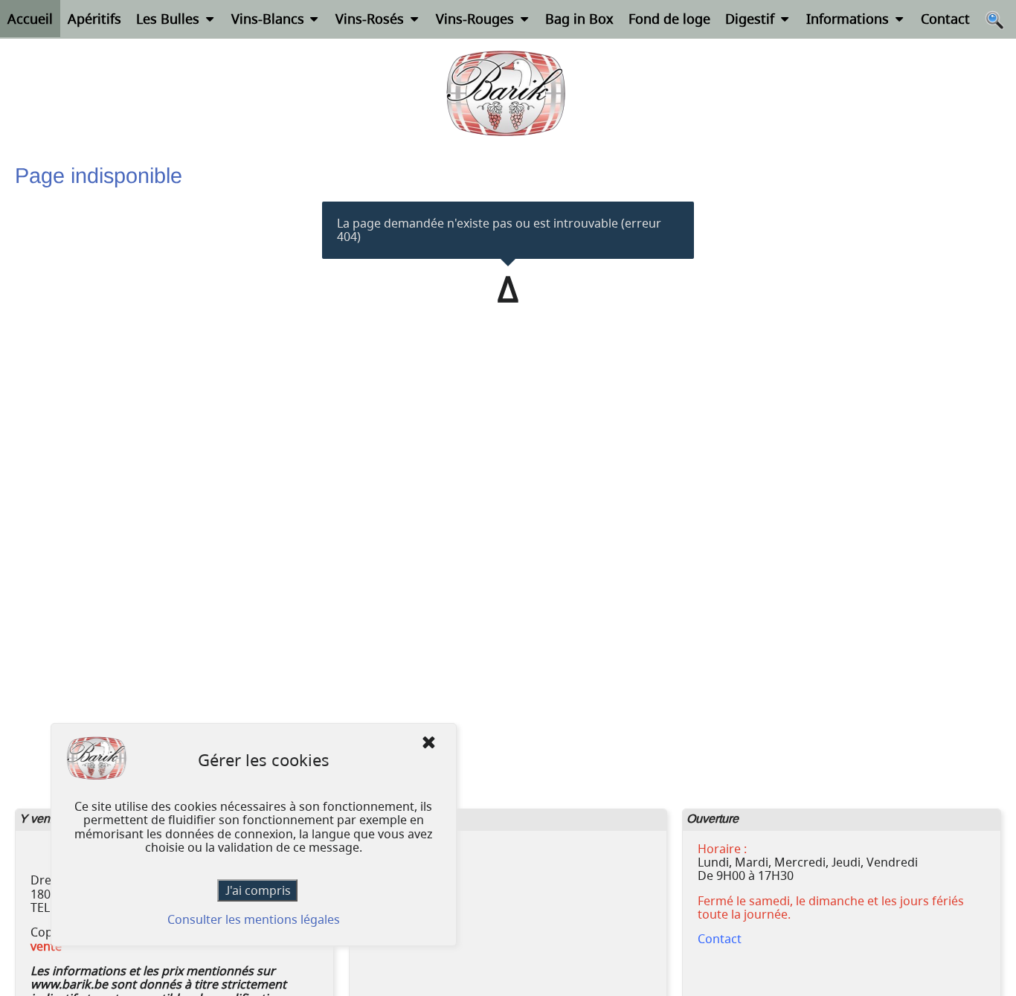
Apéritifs (94, 19)
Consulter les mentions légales (253, 920)
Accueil (30, 19)
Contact (945, 19)
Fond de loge (669, 19)
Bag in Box (579, 19)
